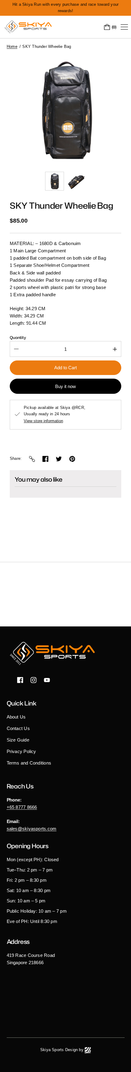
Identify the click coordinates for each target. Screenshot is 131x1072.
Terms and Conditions (29, 762)
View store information (43, 421)
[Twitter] (59, 459)
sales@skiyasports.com (32, 828)
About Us (16, 716)
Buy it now (65, 386)
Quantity (18, 337)
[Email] (32, 459)
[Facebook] (45, 459)
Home (12, 46)
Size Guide (18, 739)
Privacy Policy (21, 751)
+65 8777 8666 (22, 807)
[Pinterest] (72, 459)
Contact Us (18, 728)
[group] (54, 181)
